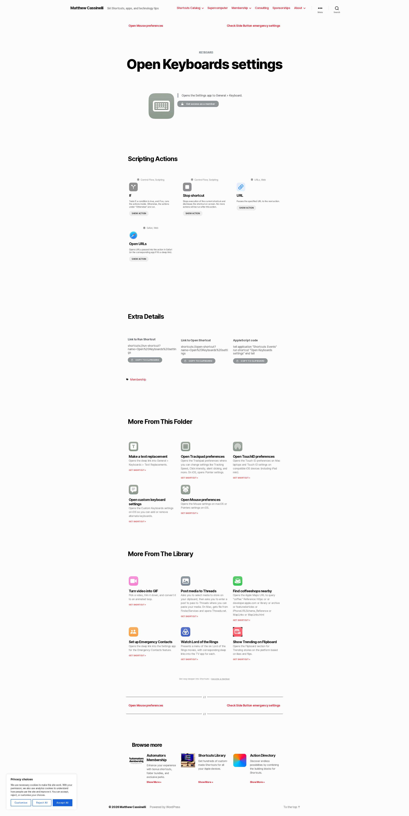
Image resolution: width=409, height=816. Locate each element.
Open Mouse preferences (200, 500)
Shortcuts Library (212, 755)
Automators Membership (156, 757)
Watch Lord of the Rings (199, 642)
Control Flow (147, 179)
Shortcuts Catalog (188, 8)
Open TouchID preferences (253, 456)
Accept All (63, 802)
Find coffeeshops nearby (252, 591)
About (298, 8)
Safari (149, 227)
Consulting (262, 8)
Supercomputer (218, 8)
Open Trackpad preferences (202, 456)
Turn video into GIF (143, 591)
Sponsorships (281, 8)
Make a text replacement (148, 456)
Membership (240, 8)
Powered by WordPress (165, 807)
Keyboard (206, 52)
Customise (21, 802)
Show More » (154, 782)
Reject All (42, 802)
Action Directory (263, 755)
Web (263, 179)
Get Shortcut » (137, 470)
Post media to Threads (198, 591)
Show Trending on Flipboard (255, 642)
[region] (41, 792)
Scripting (159, 179)
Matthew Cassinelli (86, 8)
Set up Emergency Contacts (150, 642)
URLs (257, 179)
